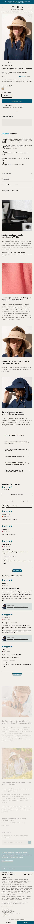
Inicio (3, 12)
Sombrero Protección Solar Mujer (12, 12)
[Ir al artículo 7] (20, 62)
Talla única (5, 95)
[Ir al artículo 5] (16, 62)
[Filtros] (3, 505)
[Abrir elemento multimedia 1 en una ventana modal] (29, 16)
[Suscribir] (29, 842)
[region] (17, 108)
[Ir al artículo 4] (14, 62)
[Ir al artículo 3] (12, 62)
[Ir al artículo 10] (25, 62)
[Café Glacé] (3, 89)
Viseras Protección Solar (25, 12)
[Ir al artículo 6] (18, 62)
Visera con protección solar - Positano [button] (17, 607)
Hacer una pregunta (17, 494)
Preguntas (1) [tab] (24, 501)
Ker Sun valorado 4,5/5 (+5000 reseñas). (13, 823)
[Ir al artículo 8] (22, 62)
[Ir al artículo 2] (10, 62)
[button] (4, 606)
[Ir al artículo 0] (8, 62)
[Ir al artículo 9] (24, 62)
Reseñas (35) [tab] (9, 501)
